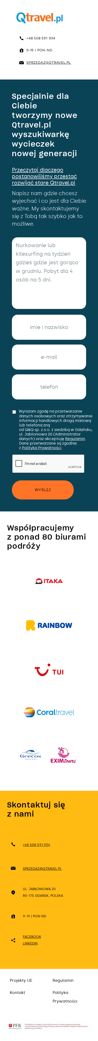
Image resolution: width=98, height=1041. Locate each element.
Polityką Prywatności (41, 448)
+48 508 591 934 (40, 38)
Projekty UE (21, 980)
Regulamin (75, 438)
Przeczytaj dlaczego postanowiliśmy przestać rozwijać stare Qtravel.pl (44, 176)
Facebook (32, 937)
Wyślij (43, 490)
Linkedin (30, 943)
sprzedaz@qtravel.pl (48, 62)
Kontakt (17, 992)
